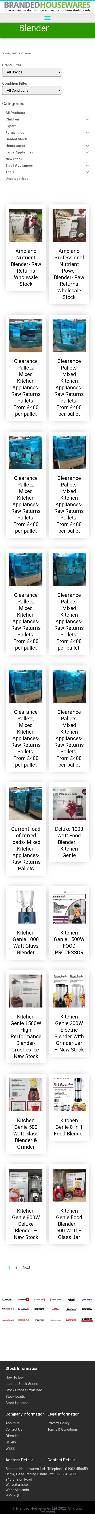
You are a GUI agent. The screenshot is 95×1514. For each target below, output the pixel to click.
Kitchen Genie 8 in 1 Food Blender (69, 1127)
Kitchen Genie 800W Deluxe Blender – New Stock (26, 1224)
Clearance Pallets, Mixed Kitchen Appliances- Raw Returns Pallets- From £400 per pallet (26, 387)
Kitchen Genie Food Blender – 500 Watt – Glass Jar (69, 1224)
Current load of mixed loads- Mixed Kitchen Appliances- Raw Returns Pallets (26, 849)
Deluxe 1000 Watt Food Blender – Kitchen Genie (69, 842)
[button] (48, 18)
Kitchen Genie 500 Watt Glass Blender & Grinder (25, 1134)
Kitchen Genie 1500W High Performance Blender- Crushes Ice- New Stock (26, 1036)
